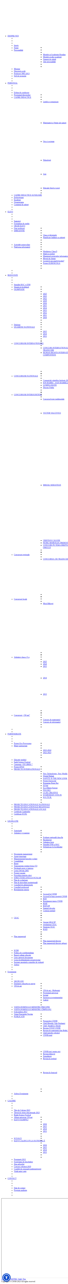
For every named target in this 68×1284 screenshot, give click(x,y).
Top (24, 1279)
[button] (6, 1277)
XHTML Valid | (16, 1279)
